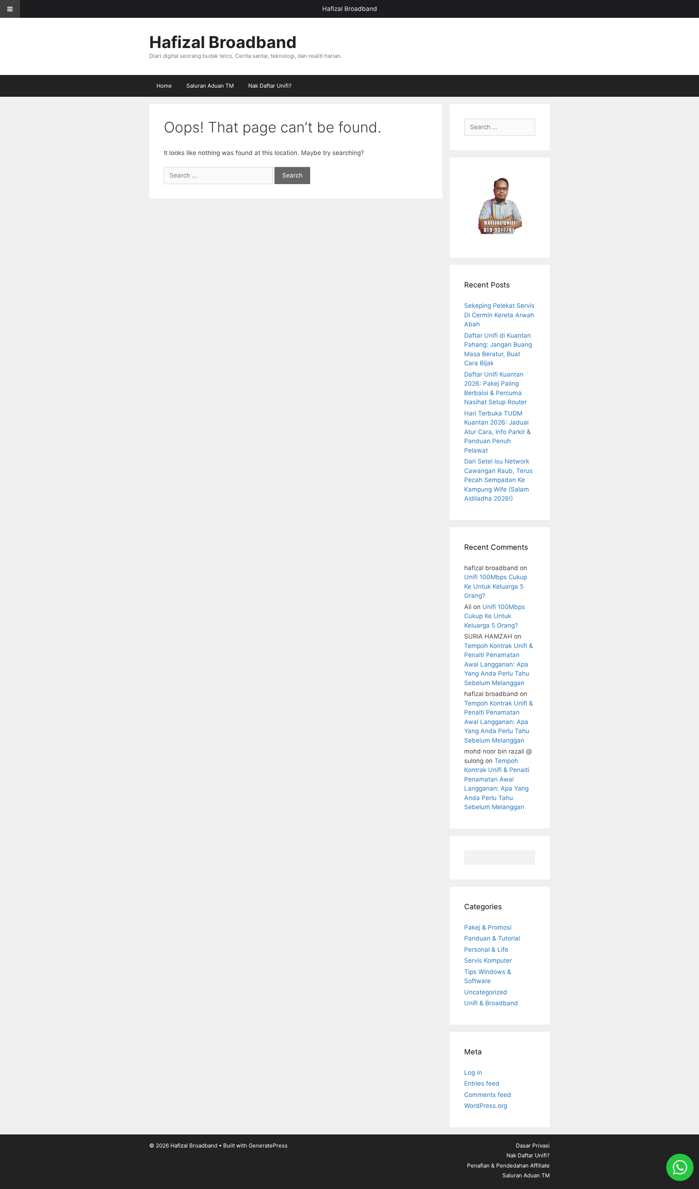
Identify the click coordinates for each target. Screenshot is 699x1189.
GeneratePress (268, 1145)
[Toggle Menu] (10, 9)
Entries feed (481, 1083)
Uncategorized (485, 992)
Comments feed (487, 1094)
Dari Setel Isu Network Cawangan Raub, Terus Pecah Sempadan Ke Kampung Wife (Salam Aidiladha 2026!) (498, 480)
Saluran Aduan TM (210, 85)
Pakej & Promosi (488, 927)
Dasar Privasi (533, 1145)
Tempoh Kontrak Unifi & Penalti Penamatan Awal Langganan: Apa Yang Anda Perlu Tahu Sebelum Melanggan (498, 664)
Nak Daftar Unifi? (270, 85)
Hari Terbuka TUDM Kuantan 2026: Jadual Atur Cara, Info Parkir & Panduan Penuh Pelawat (497, 432)
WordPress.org (485, 1105)
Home (164, 85)
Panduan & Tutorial (492, 938)
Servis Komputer (488, 960)
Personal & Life (486, 949)
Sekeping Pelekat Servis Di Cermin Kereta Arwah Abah (499, 315)
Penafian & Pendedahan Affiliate (508, 1165)
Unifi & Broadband (491, 1003)
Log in (473, 1072)
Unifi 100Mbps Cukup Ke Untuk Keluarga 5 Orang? (495, 586)
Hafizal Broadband (349, 8)
